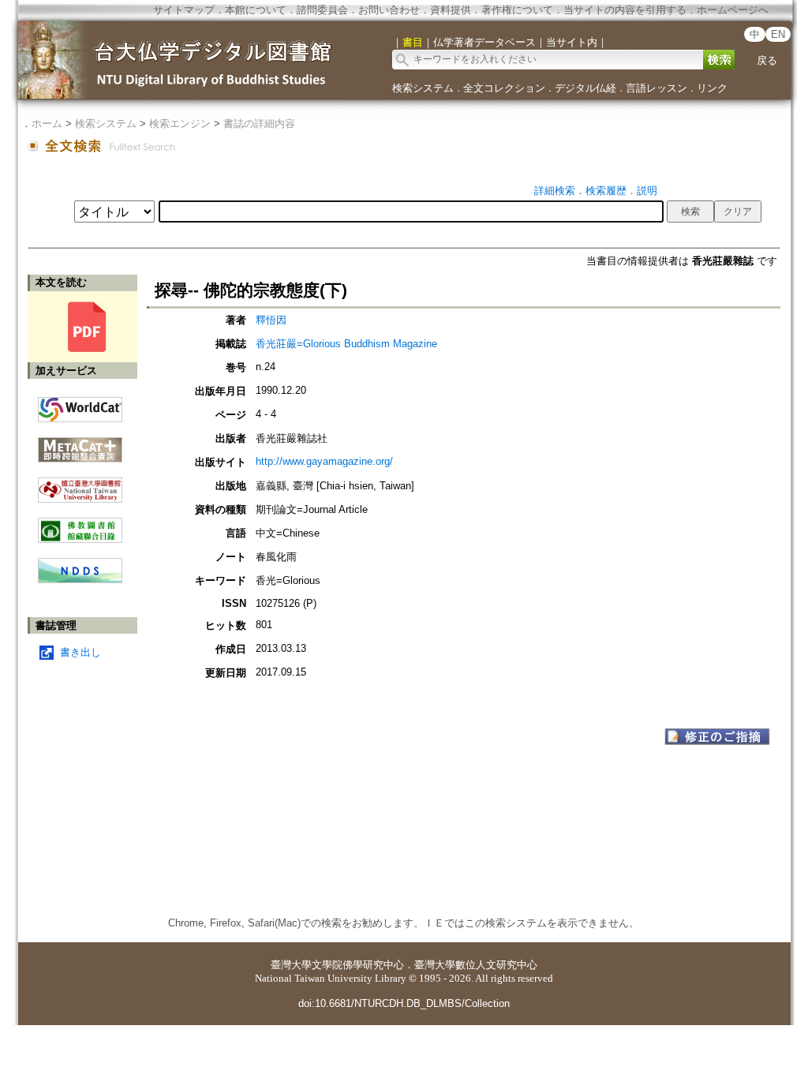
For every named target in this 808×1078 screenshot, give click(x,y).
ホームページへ (733, 10)
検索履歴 (606, 191)
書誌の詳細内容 (259, 123)
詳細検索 (554, 191)
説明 (647, 191)
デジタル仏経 (585, 88)
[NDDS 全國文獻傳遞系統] (80, 580)
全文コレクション (504, 88)
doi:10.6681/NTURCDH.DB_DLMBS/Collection (404, 1003)
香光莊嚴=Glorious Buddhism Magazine (346, 344)
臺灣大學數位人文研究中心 (475, 965)
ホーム (47, 123)
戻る (767, 60)
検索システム (423, 88)
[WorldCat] (80, 405)
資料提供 (450, 10)
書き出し (80, 652)
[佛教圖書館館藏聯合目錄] (80, 524)
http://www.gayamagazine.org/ (324, 461)
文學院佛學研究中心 (358, 965)
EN (778, 34)
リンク (712, 88)
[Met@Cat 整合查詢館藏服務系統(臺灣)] (80, 443)
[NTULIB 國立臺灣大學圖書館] (80, 484)
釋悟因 (271, 320)
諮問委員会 (322, 10)
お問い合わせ (389, 10)
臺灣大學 (291, 965)
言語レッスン (656, 88)
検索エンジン (180, 123)
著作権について (517, 10)
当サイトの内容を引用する (624, 10)
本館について (255, 10)
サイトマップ (184, 10)
